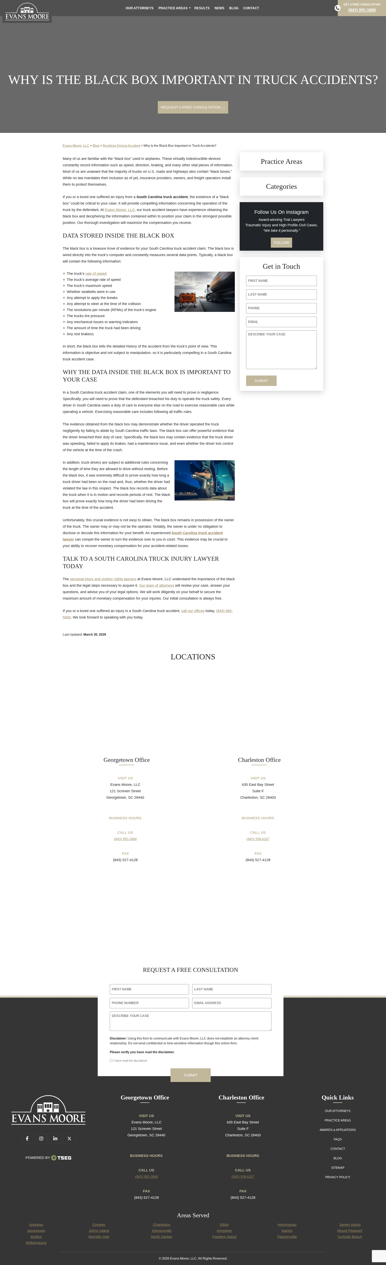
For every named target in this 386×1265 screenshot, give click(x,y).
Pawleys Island (224, 1237)
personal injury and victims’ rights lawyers (103, 579)
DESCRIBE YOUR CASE (266, 334)
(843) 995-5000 (362, 9)
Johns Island (99, 1231)
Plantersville (287, 1237)
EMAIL (253, 322)
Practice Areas (173, 8)
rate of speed (96, 274)
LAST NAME (257, 294)
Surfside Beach (350, 1237)
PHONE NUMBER (125, 1003)
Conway (98, 1225)
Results (202, 8)
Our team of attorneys (156, 585)
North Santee (161, 1237)
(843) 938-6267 (258, 839)
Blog (233, 8)
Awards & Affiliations (338, 1130)
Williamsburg (36, 1243)
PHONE (254, 308)
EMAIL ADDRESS (207, 1003)
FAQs (338, 1139)
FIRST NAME (258, 280)
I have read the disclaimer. (130, 1060)
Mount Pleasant (349, 1231)
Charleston (161, 1225)
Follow (281, 243)
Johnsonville (161, 1231)
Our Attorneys (140, 8)
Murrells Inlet (98, 1237)
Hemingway (287, 1225)
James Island (349, 1225)
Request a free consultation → (193, 107)
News (219, 8)
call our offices (192, 611)
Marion (287, 1231)
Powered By (38, 1158)
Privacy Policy (337, 1177)
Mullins (36, 1237)
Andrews (36, 1225)
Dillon (224, 1225)
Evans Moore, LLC (120, 210)
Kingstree (224, 1231)
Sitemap (337, 1167)
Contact (251, 8)
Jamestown (36, 1231)
